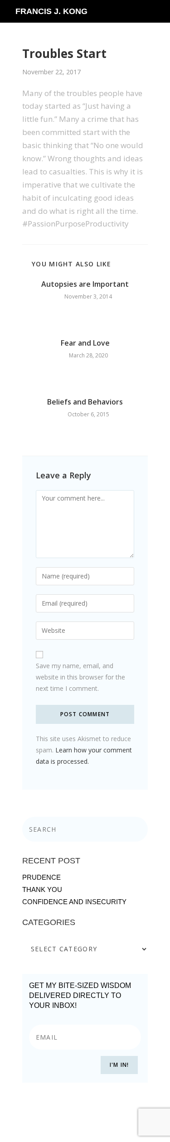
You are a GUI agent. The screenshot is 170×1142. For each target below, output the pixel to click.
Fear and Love (85, 343)
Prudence (41, 877)
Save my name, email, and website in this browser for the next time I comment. (80, 677)
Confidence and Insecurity (74, 902)
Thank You (42, 889)
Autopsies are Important (85, 284)
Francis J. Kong (51, 11)
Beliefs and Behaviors (85, 402)
